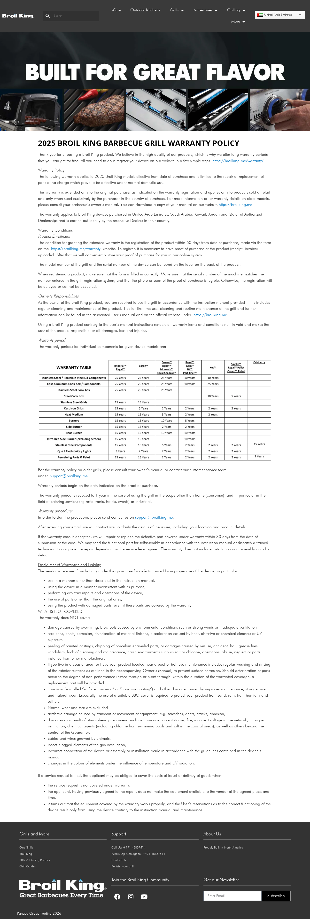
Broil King (25, 854)
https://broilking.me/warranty (76, 249)
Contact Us (118, 860)
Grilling (233, 10)
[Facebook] (117, 897)
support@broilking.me (69, 476)
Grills (174, 10)
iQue (116, 10)
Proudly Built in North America (223, 847)
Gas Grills (26, 847)
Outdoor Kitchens (145, 10)
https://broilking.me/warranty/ (238, 161)
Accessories (203, 10)
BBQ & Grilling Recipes (34, 860)
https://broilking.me (235, 205)
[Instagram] (131, 897)
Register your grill (122, 866)
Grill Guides (27, 866)
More (235, 21)
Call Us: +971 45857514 (128, 847)
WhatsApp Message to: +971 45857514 (138, 854)
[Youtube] (144, 897)
